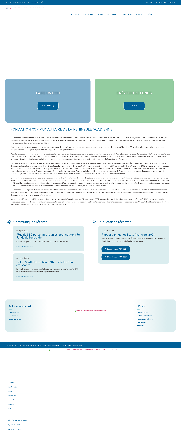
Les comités (13, 316)
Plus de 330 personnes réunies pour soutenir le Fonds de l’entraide (48, 236)
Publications (141, 322)
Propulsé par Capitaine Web (72, 345)
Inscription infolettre (145, 319)
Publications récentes (114, 222)
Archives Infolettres (144, 316)
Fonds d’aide (88, 14)
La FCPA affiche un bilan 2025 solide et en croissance (44, 263)
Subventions (126, 14)
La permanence (15, 319)
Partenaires (112, 14)
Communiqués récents (30, 222)
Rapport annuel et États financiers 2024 (128, 235)
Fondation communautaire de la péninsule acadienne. (43, 345)
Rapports (140, 325)
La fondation (14, 312)
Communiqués (142, 312)
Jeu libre (139, 14)
